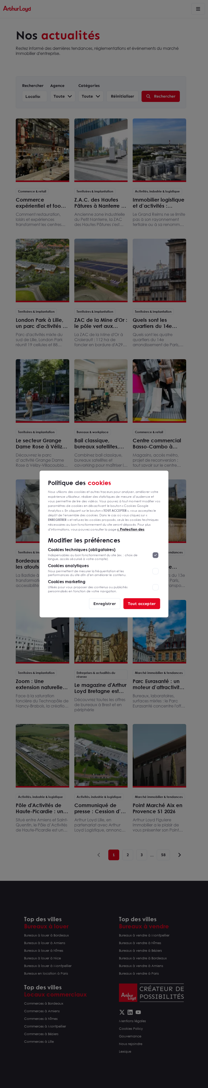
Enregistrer (104, 603)
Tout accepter (142, 603)
